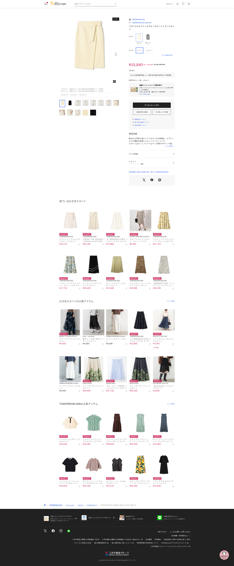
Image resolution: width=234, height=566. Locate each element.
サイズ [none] (131, 50)
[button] (89, 54)
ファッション (70, 505)
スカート (81, 505)
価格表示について (140, 119)
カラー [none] (131, 36)
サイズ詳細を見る (167, 55)
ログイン (169, 4)
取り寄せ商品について (142, 122)
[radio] (139, 40)
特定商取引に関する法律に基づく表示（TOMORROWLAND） (149, 172)
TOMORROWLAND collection (141, 23)
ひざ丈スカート (92, 505)
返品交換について (140, 125)
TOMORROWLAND (138, 19)
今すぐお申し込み (144, 94)
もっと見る (169, 146)
